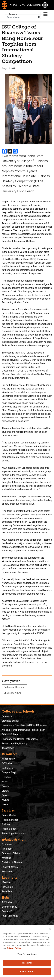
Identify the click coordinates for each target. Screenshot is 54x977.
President (7, 848)
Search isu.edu (9, 906)
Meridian (6, 882)
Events (5, 786)
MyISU (5, 799)
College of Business (14, 687)
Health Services (10, 819)
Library (5, 790)
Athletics (6, 857)
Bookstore (7, 768)
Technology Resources (14, 833)
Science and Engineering (14, 743)
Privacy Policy (14, 948)
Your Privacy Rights (27, 954)
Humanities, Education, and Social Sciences (24, 725)
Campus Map (9, 772)
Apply (13, 4)
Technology (8, 748)
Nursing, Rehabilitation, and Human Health (23, 729)
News (5, 804)
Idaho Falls (7, 887)
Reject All (27, 963)
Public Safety (9, 828)
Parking (6, 824)
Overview (7, 844)
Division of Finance (12, 862)
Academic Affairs (11, 853)
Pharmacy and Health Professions (20, 739)
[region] (27, 951)
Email (5, 781)
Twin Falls (7, 891)
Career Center (9, 815)
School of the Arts (11, 734)
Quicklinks (34, 4)
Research (7, 871)
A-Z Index (7, 763)
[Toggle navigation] (45, 14)
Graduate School (10, 720)
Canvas (5, 795)
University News (12, 692)
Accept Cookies (27, 971)
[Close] (50, 929)
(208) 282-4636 (10, 915)
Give (22, 4)
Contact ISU (8, 911)
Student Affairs (10, 867)
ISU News (10, 14)
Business (7, 716)
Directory (6, 777)
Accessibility (8, 758)
